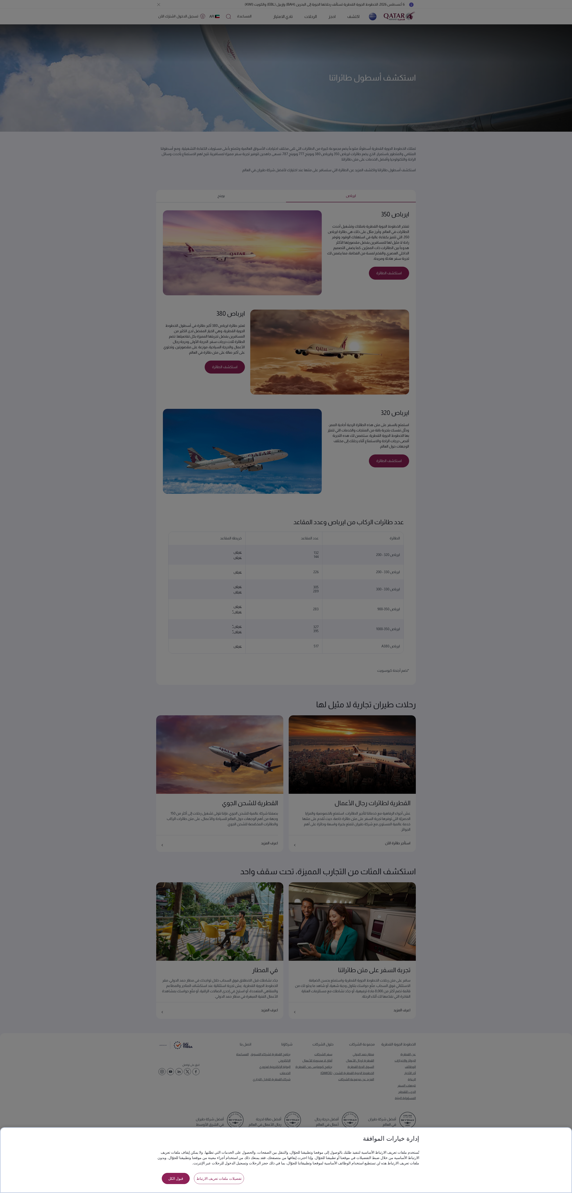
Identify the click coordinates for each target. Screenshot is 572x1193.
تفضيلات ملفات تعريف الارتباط (219, 1178)
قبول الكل (175, 1178)
